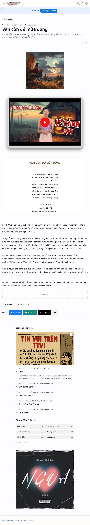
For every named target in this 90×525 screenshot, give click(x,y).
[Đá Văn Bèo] (59, 437)
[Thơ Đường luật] (46, 368)
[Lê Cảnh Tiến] (8, 304)
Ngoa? (21, 372)
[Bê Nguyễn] (30, 426)
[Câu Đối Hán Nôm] (59, 426)
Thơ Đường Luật (11, 520)
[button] (3, 3)
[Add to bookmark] (71, 334)
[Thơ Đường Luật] (13, 3)
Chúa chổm (24, 413)
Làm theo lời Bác (26, 395)
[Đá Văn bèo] (36, 368)
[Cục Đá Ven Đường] (30, 432)
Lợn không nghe (26, 387)
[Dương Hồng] (59, 432)
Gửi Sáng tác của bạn (49, 11)
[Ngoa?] (45, 348)
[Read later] (82, 43)
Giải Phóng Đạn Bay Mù (29, 404)
